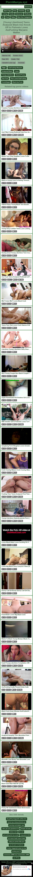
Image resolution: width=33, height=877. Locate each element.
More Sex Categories (24, 17)
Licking (4, 14)
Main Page (7, 10)
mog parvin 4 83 (25, 835)
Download (21, 62)
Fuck (7, 17)
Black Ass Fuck (17, 82)
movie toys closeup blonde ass (16, 822)
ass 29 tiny (16, 858)
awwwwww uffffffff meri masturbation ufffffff (16, 854)
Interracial (19, 14)
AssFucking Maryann (15, 67)
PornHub (21, 10)
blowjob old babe (26, 828)
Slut (28, 10)
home (4, 862)
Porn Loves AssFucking (18, 78)
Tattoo (13, 17)
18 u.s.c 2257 (11, 862)
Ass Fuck (5, 78)
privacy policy (21, 862)
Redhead (28, 14)
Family (11, 14)
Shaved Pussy (20, 75)
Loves (17, 71)
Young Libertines (7, 75)
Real (14, 10)
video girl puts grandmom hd (10, 828)
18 (3, 17)
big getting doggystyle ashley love (16, 818)
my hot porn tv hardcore (16, 845)
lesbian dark (13, 832)
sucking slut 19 (16, 851)
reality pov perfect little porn (17, 841)
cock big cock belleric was (16, 825)
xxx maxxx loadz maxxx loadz (16, 838)
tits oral (21, 832)
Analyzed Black (7, 71)
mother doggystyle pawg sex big (16, 848)
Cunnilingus (6, 82)
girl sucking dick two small (10, 835)
